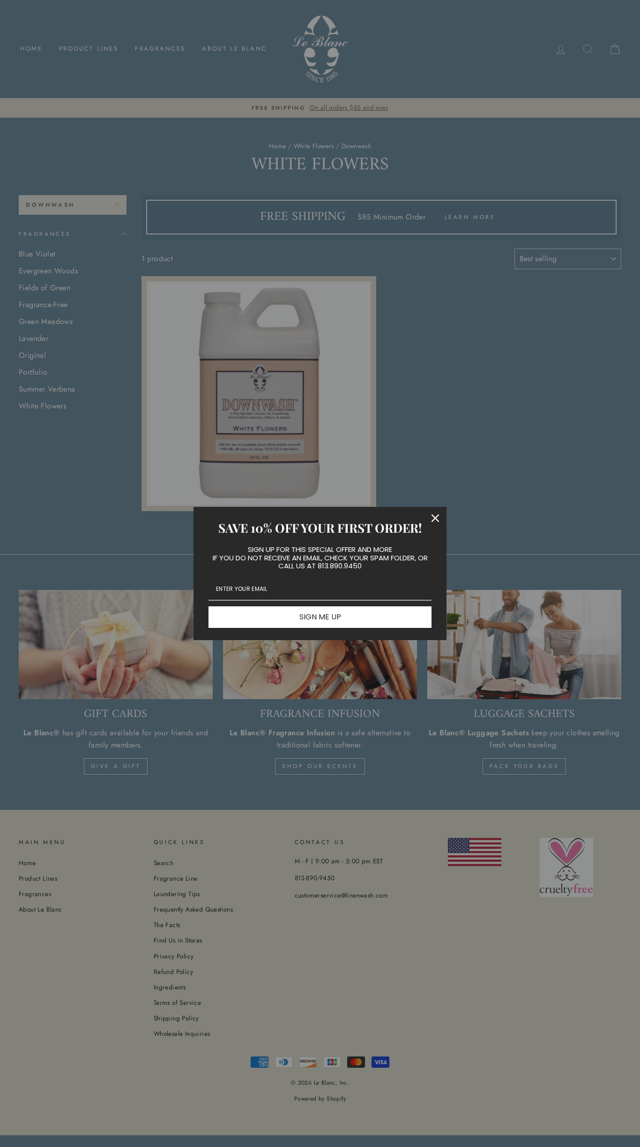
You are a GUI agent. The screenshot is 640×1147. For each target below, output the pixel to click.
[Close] (435, 518)
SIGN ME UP (320, 616)
